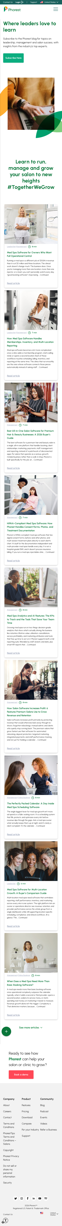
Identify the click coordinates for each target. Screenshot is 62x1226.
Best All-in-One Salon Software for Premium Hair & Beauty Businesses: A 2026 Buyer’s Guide (30, 434)
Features (26, 1105)
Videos (43, 1123)
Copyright (8, 1150)
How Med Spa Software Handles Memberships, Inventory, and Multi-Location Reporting (30, 342)
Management (21, 246)
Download (27, 1117)
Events (43, 1117)
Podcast (44, 1111)
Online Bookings (24, 797)
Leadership (11, 246)
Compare (26, 1123)
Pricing (25, 1111)
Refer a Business (48, 1129)
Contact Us (8, 2)
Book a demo (21, 1074)
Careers (7, 1111)
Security (7, 1182)
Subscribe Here (13, 57)
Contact (7, 1117)
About (6, 1105)
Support (33, 2)
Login (18, 2)
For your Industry (30, 1129)
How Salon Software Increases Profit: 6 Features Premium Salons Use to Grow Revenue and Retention (27, 712)
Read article (13, 283)
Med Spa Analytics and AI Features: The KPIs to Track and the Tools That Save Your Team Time (30, 619)
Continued (44, 275)
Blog (42, 1105)
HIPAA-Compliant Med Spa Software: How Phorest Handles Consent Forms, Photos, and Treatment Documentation (30, 527)
